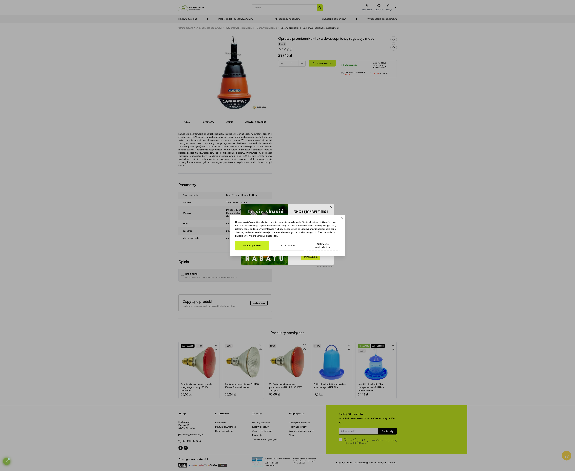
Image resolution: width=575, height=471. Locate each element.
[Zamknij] (342, 218)
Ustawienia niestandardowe (323, 245)
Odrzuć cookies (287, 245)
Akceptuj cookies (252, 245)
